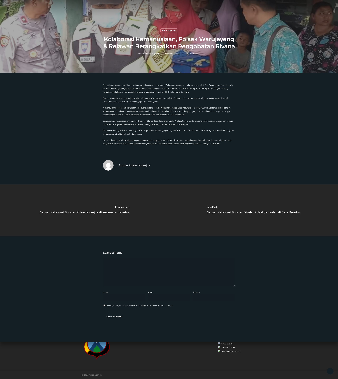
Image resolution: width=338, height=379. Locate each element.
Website (196, 292)
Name (106, 292)
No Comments (191, 53)
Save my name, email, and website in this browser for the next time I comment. (140, 305)
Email (151, 292)
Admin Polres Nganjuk (149, 53)
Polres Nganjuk (169, 30)
